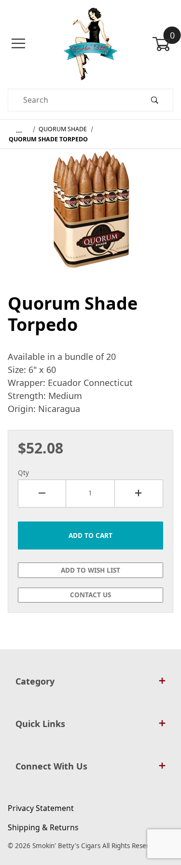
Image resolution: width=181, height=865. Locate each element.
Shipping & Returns (43, 827)
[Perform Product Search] (154, 100)
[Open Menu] (18, 43)
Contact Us (90, 594)
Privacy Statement (41, 808)
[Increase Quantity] (139, 494)
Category (35, 681)
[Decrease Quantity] (42, 494)
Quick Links (40, 723)
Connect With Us (51, 766)
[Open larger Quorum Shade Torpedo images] (91, 216)
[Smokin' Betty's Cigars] (90, 43)
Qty (23, 472)
